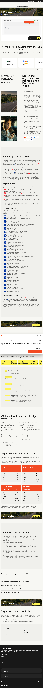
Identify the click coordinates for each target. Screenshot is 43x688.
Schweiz (8, 637)
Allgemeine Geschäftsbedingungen (8, 662)
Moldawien (26, 637)
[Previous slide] (38, 69)
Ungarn (8, 632)
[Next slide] (40, 69)
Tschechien (9, 630)
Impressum (3, 665)
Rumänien (26, 632)
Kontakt (2, 656)
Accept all (35, 351)
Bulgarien (26, 635)
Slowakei (26, 630)
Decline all (21, 351)
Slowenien (8, 635)
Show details (37, 348)
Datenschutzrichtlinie (5, 663)
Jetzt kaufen (7, 559)
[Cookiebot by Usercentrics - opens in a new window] (37, 335)
